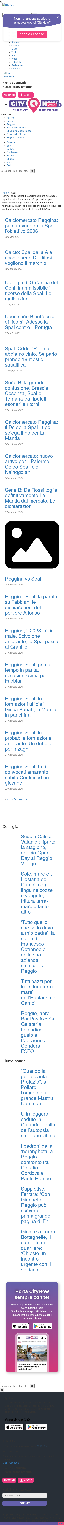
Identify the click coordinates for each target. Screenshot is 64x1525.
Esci (60, 1523)
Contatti (15, 68)
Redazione (17, 65)
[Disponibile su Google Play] (42, 1326)
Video (14, 58)
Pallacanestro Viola (16, 127)
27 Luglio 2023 (12, 333)
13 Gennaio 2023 (14, 788)
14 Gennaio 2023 (14, 652)
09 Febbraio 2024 (14, 268)
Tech (14, 52)
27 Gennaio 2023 (14, 512)
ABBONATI (9, 95)
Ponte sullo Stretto (16, 134)
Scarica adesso (32, 34)
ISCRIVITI (25, 1503)
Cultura (10, 148)
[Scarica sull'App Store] (20, 1326)
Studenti (15, 42)
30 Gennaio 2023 (14, 478)
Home (5, 192)
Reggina (11, 124)
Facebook (13, 1462)
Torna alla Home (32, 812)
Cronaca (11, 121)
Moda (14, 48)
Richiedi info (43, 1446)
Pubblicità (16, 62)
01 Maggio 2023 (13, 370)
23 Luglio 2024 (12, 236)
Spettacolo (12, 152)
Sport (9, 145)
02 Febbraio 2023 (14, 444)
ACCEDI (28, 95)
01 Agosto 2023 (13, 304)
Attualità (11, 142)
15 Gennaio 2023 (14, 584)
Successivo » (20, 799)
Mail (4, 1462)
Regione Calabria (16, 137)
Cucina (15, 45)
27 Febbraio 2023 (14, 410)
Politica (10, 117)
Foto (13, 55)
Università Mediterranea (19, 130)
